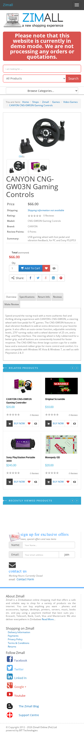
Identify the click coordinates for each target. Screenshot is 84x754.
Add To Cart (32, 268)
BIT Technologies (28, 730)
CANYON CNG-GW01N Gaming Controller (19, 401)
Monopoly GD (52, 457)
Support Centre (29, 715)
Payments (13, 635)
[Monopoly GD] (61, 444)
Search (73, 78)
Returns (12, 646)
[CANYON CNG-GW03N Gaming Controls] (42, 136)
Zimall (8, 4)
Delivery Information (19, 632)
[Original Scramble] (61, 385)
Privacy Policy (15, 639)
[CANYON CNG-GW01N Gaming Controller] (22, 385)
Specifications (27, 296)
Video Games (70, 102)
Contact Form (25, 579)
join (66, 554)
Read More (48, 619)
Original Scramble (55, 399)
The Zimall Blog (29, 706)
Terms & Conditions (18, 643)
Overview (11, 296)
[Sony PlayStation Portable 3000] (22, 444)
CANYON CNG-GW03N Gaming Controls (31, 105)
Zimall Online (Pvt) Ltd (45, 727)
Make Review (11, 304)
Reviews (57, 296)
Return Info (44, 296)
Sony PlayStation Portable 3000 (20, 459)
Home (25, 102)
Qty (13, 263)
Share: (19, 278)
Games (56, 102)
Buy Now (19, 423)
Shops (35, 102)
